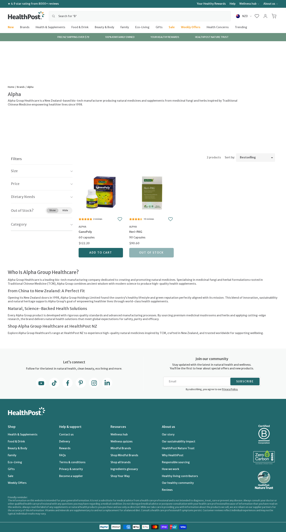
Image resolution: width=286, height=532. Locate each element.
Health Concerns (218, 27)
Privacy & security (71, 469)
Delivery (64, 441)
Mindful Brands (121, 448)
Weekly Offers (190, 27)
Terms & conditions (72, 462)
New (11, 27)
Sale (172, 27)
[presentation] (101, 235)
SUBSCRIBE (245, 381)
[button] (257, 16)
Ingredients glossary (124, 469)
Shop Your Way (120, 476)
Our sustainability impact (178, 441)
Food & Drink (80, 27)
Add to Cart (100, 252)
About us (269, 3)
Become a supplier (71, 476)
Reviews (167, 490)
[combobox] (140, 16)
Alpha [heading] (82, 226)
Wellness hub (247, 3)
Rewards (64, 448)
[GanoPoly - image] (101, 192)
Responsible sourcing (176, 462)
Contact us (66, 434)
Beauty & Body (104, 27)
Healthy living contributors (180, 476)
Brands (24, 27)
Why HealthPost (172, 455)
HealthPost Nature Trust (178, 448)
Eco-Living (142, 27)
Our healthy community (178, 483)
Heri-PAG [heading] (135, 232)
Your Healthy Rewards (211, 3)
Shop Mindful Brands (124, 455)
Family (124, 27)
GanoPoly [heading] (85, 232)
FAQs (62, 455)
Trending (241, 27)
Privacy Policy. (230, 389)
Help (232, 3)
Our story (168, 434)
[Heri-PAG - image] (151, 192)
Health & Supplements (50, 27)
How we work (170, 469)
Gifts (159, 27)
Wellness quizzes (121, 441)
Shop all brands (121, 462)
